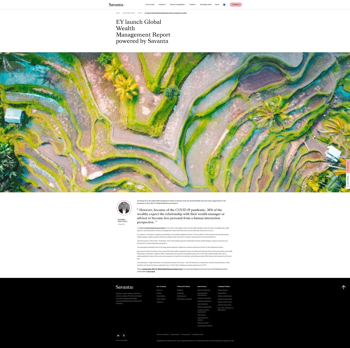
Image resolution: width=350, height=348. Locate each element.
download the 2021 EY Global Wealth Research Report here (162, 269)
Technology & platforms (205, 326)
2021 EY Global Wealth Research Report (152, 228)
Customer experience (204, 298)
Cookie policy (175, 334)
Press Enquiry (161, 299)
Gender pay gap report (225, 299)
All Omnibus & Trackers (184, 299)
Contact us (236, 4)
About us (159, 290)
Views (140, 13)
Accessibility (222, 293)
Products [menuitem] (192, 4)
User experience (203, 304)
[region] (225, 4)
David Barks (121, 219)
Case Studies (161, 296)
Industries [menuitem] (162, 4)
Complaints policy (197, 334)
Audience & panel (203, 323)
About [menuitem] (217, 4)
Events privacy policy (224, 305)
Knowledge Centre (129, 13)
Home (118, 13)
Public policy (202, 315)
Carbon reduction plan (225, 296)
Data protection (223, 290)
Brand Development (204, 290)
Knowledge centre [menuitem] (206, 4)
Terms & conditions (163, 334)
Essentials (180, 293)
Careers (159, 293)
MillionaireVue (181, 296)
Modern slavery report (225, 302)
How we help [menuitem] (150, 4)
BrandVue (180, 290)
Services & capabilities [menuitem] (177, 4)
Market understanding (204, 307)
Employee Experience (204, 301)
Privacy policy (185, 334)
